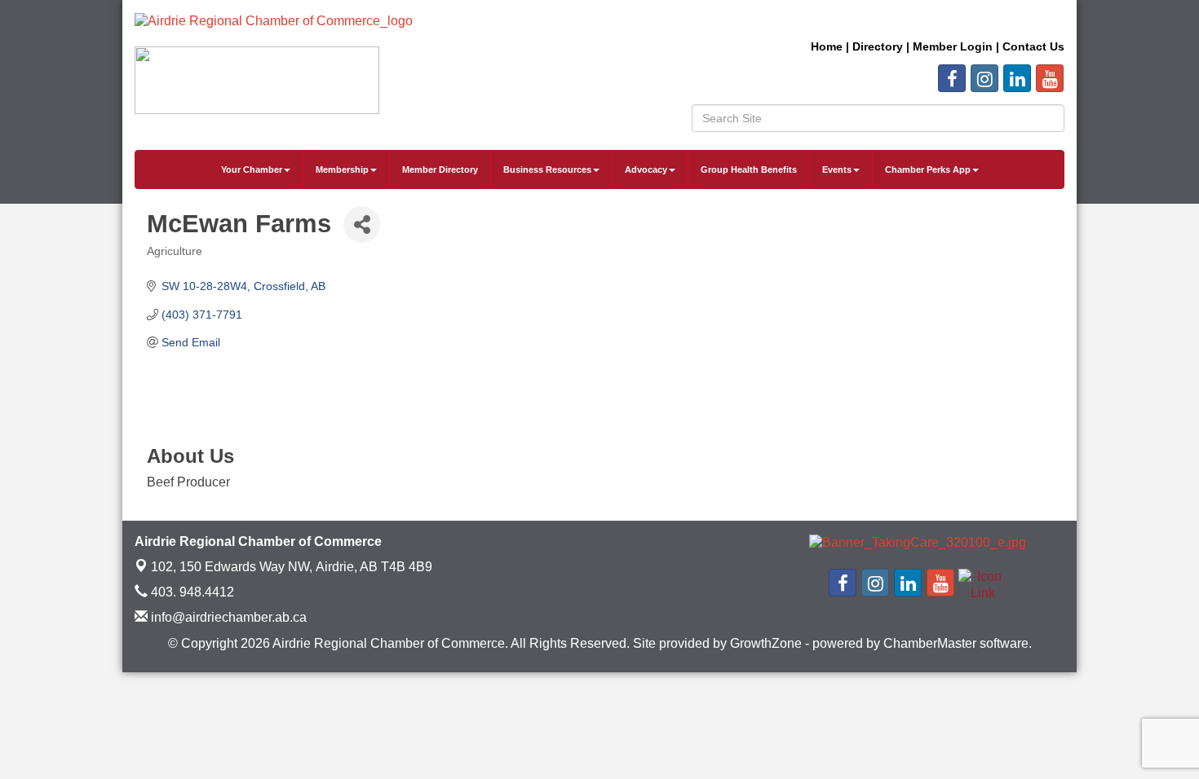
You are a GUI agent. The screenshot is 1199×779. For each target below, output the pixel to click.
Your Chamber (251, 169)
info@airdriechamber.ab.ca (227, 617)
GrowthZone (766, 643)
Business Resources (547, 169)
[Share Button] (361, 224)
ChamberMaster (929, 643)
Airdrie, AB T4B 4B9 (291, 567)
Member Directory (440, 169)
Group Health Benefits (749, 169)
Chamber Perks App (928, 169)
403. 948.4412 (191, 592)
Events (837, 169)
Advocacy (646, 169)
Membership (342, 169)
